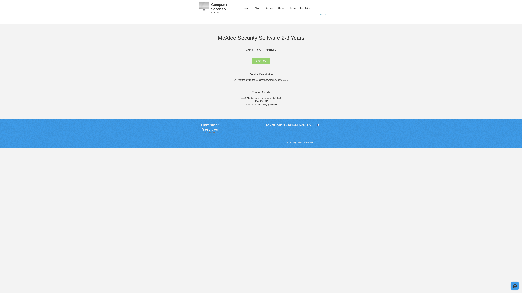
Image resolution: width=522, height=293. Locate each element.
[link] (261, 61)
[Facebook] (318, 125)
